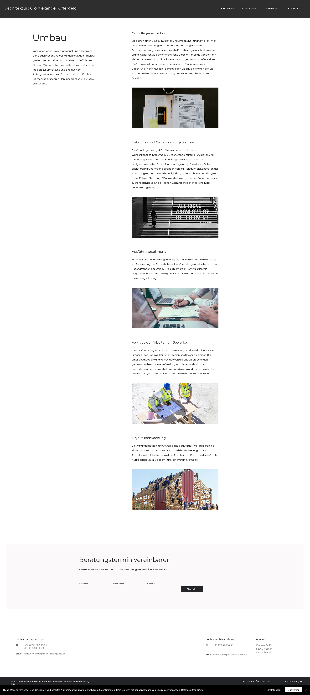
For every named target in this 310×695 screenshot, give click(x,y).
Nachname (118, 583)
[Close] (306, 689)
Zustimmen (294, 689)
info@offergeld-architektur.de (230, 654)
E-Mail (150, 583)
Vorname (83, 583)
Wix (13, 684)
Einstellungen (274, 689)
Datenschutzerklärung (192, 689)
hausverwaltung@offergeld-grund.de (44, 653)
